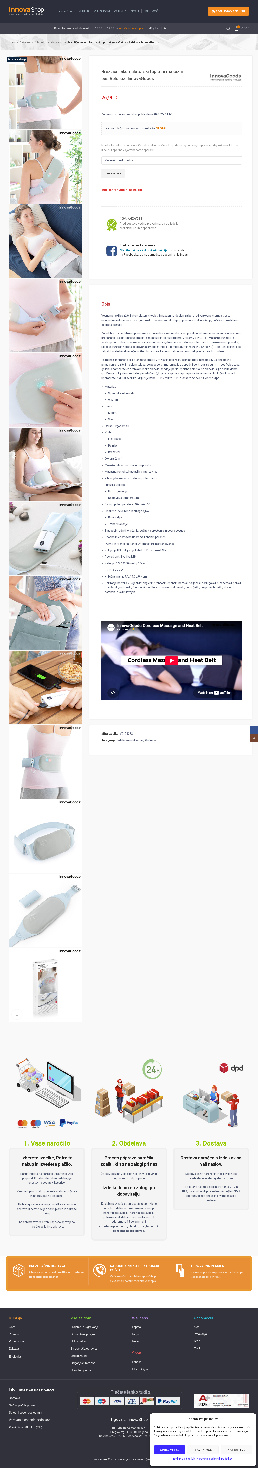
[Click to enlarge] (17, 1014)
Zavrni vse (203, 1450)
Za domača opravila (84, 1348)
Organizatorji (79, 1355)
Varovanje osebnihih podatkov (214, 1458)
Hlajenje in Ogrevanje (85, 1327)
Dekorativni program (84, 1334)
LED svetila (78, 1341)
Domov (14, 42)
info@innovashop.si (131, 28)
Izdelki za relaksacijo (50, 42)
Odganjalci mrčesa (83, 1363)
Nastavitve (236, 1450)
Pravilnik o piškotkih (183, 1458)
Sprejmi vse (169, 1450)
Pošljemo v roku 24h (230, 11)
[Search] (228, 28)
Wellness (28, 42)
